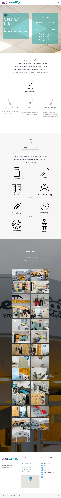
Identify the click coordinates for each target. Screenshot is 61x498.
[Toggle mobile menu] (58, 2)
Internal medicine (47, 463)
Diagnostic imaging (47, 474)
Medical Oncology (47, 470)
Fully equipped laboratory (49, 472)
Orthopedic (46, 467)
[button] (30, 479)
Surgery (45, 465)
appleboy (18, 495)
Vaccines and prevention (48, 477)
